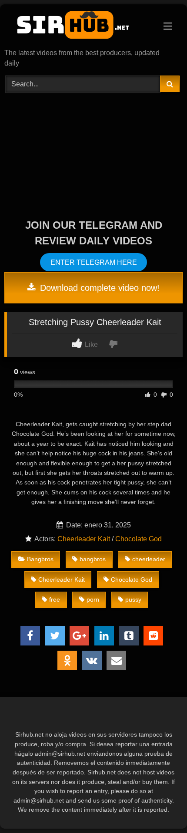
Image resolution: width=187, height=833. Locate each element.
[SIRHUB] (76, 27)
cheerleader (148, 559)
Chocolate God (138, 539)
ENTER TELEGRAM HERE (93, 262)
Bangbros (40, 559)
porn (93, 599)
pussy (133, 599)
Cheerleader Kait (83, 539)
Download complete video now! (98, 288)
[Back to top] (160, 807)
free (54, 599)
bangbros (93, 559)
